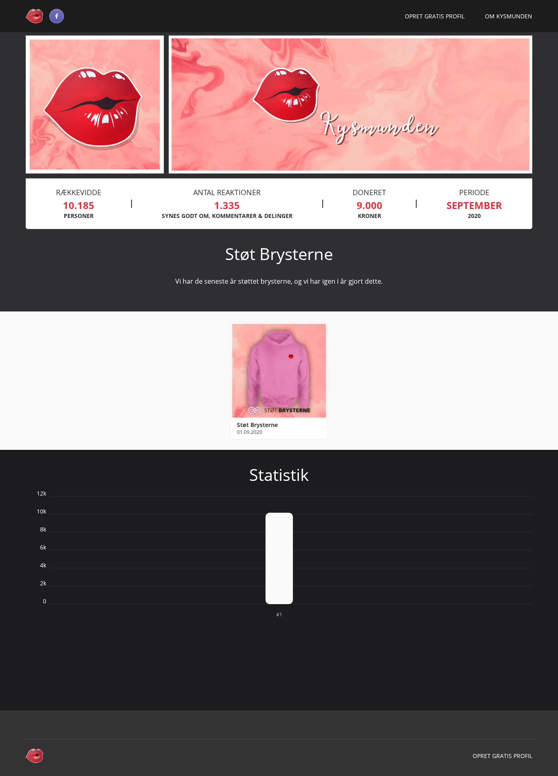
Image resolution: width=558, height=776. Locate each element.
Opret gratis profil (434, 16)
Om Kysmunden (508, 16)
